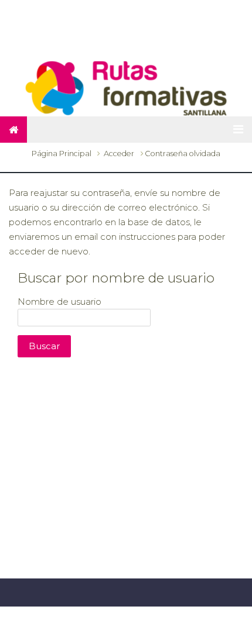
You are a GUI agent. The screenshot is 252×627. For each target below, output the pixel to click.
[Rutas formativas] (126, 87)
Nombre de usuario (59, 300)
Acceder (119, 153)
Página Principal (61, 153)
